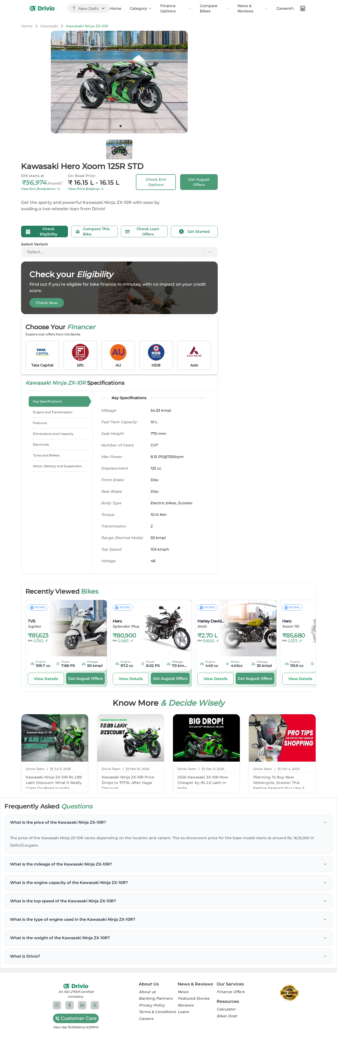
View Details (46, 678)
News (183, 992)
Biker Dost (227, 1016)
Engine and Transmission (52, 412)
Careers (283, 8)
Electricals (41, 444)
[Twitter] (95, 1005)
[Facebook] (69, 1005)
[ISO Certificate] (289, 993)
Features (40, 423)
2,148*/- (123, 640)
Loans (183, 1012)
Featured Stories (193, 998)
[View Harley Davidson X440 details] (244, 628)
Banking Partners (155, 998)
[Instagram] (57, 1005)
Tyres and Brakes (46, 455)
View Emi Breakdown (38, 189)
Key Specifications (47, 401)
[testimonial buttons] (121, 126)
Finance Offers (231, 992)
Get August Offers (199, 182)
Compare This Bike (96, 232)
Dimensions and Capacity (53, 434)
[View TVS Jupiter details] (74, 628)
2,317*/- (293, 640)
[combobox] (27, 252)
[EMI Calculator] (303, 8)
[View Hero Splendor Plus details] (159, 628)
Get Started (198, 231)
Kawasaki (49, 26)
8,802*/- (209, 640)
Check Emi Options (156, 182)
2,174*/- (39, 640)
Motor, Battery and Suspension (57, 466)
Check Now (47, 302)
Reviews (186, 1005)
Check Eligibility (48, 232)
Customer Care (79, 1018)
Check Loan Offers (148, 232)
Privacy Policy (152, 1005)
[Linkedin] (82, 1005)
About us (147, 992)
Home (115, 8)
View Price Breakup (83, 189)
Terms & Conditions (157, 1012)
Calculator (226, 1009)
